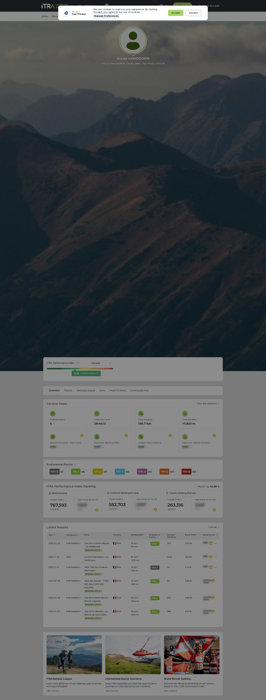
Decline (193, 13)
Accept (176, 13)
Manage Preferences (106, 16)
